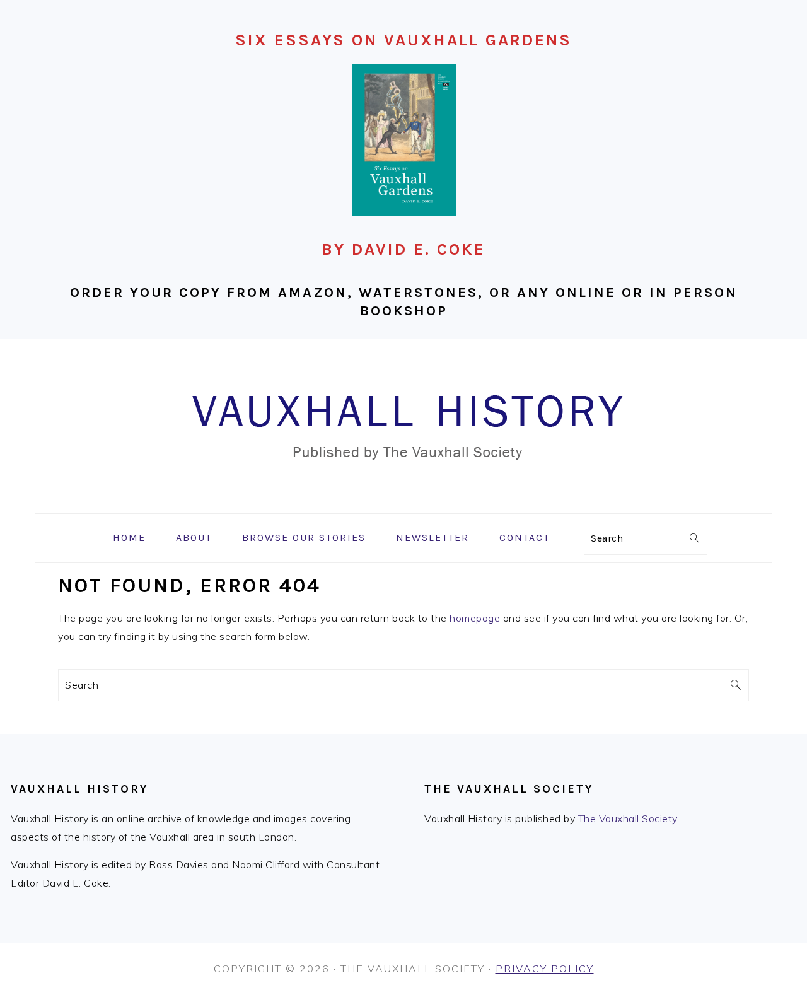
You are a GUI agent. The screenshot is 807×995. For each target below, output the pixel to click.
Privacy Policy (545, 968)
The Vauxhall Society (627, 818)
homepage (475, 618)
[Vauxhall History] (403, 504)
